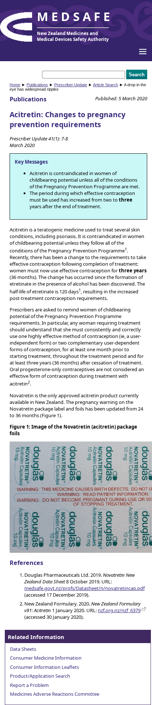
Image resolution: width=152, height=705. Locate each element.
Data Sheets (23, 649)
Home (15, 85)
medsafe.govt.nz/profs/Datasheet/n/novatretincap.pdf (84, 588)
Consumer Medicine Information (46, 658)
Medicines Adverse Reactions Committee (54, 694)
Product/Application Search (40, 676)
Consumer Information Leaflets (44, 667)
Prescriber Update (70, 85)
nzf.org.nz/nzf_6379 (119, 610)
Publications (37, 85)
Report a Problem (29, 685)
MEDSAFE (75, 16)
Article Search (105, 85)
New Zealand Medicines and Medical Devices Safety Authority (73, 36)
